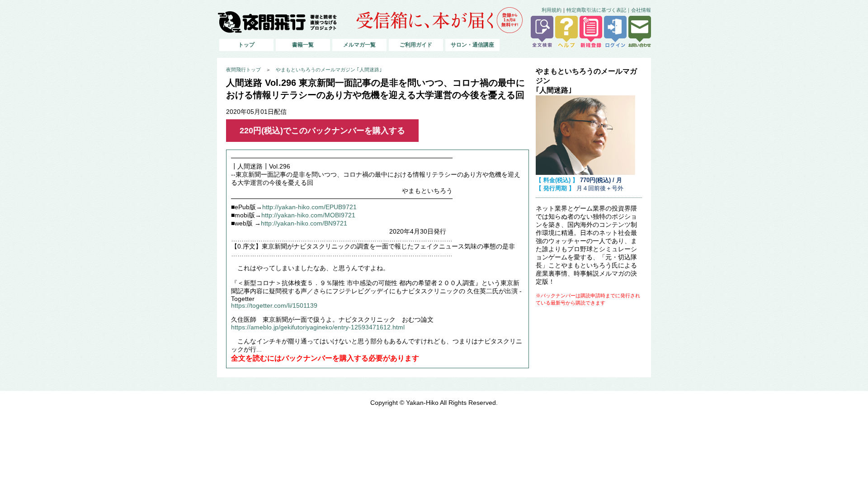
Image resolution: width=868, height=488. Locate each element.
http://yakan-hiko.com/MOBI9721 (308, 215)
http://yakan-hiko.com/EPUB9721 (309, 207)
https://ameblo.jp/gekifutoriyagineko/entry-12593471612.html (318, 327)
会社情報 (641, 10)
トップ (246, 45)
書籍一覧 (303, 45)
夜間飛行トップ (243, 69)
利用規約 (551, 10)
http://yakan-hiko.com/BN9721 (304, 223)
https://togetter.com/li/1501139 (274, 305)
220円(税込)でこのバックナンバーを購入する (322, 130)
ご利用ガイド (416, 45)
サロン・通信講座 (472, 45)
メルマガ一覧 (359, 45)
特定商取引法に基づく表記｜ (598, 10)
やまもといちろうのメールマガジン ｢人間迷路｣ (329, 69)
